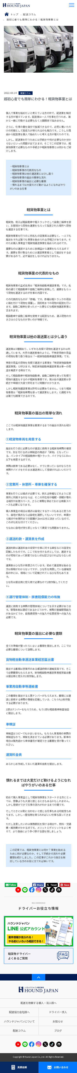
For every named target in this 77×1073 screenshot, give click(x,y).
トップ (14, 14)
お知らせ (58, 1021)
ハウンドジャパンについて (19, 1021)
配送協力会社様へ (19, 1012)
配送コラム (29, 14)
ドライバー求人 (58, 1012)
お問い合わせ (61, 1067)
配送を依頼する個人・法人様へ (38, 1003)
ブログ (58, 1030)
